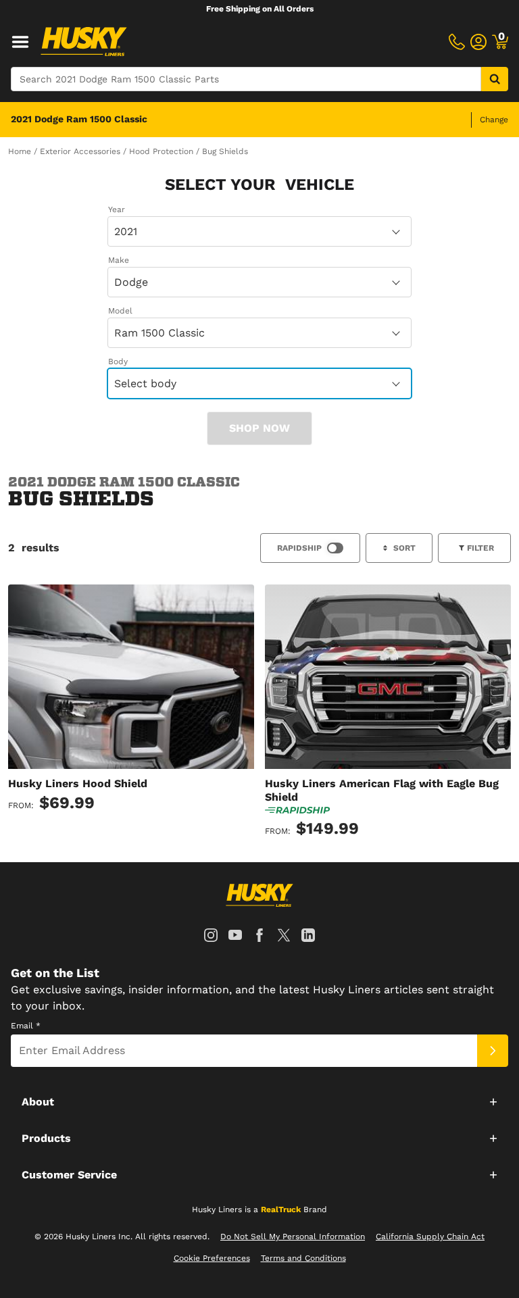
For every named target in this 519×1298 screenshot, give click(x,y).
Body (118, 361)
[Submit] (492, 1050)
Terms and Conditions (303, 1258)
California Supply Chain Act (430, 1236)
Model (120, 311)
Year (116, 209)
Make (118, 260)
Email (26, 1025)
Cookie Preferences (212, 1258)
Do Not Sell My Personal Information (292, 1236)
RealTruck (281, 1209)
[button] (259, 1101)
